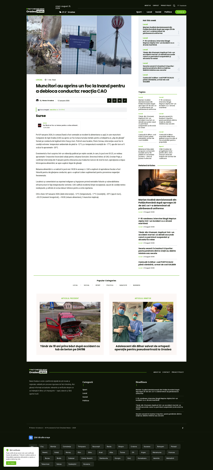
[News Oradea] (38, 100)
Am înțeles (11, 463)
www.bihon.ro (54, 110)
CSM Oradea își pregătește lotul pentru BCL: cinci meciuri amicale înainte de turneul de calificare (167, 154)
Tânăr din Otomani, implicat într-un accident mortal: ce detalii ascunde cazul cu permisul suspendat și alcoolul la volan (159, 55)
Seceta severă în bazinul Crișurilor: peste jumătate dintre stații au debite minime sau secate (158, 68)
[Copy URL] (124, 100)
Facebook (183, 5)
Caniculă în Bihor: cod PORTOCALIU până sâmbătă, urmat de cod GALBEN (158, 80)
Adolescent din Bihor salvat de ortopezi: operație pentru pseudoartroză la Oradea (143, 348)
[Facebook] (178, 5)
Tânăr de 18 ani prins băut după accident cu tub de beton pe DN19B (70, 348)
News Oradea (48, 101)
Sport (161, 146)
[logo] (39, 10)
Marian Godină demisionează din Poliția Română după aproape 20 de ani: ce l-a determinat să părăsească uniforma (159, 30)
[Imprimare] (119, 100)
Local (39, 80)
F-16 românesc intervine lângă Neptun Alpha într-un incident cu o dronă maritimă (158, 43)
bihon (62, 109)
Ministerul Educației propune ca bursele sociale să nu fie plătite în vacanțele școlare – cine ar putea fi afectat (146, 154)
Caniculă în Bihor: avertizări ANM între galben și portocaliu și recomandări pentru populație (168, 138)
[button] (174, 5)
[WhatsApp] (114, 100)
